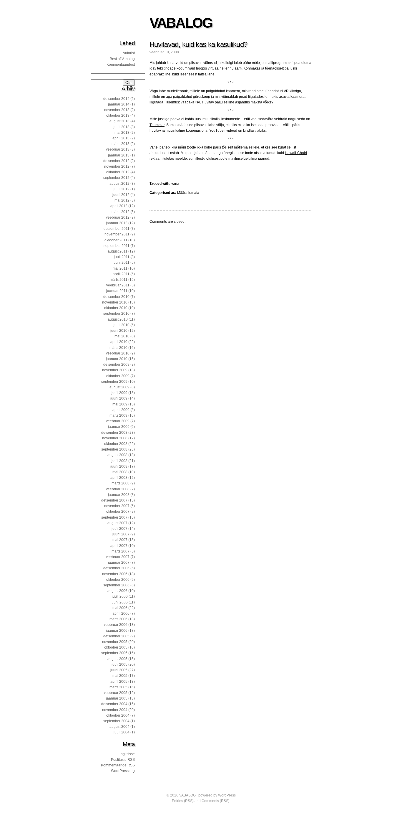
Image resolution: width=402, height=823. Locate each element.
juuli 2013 (121, 127)
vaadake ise (190, 102)
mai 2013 (121, 133)
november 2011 (116, 234)
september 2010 (116, 313)
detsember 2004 (114, 704)
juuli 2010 (121, 325)
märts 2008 (120, 483)
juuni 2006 (119, 602)
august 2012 (119, 184)
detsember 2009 (116, 364)
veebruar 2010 (117, 353)
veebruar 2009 (117, 421)
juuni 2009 (118, 398)
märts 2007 (120, 551)
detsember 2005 (116, 636)
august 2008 (117, 455)
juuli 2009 (119, 393)
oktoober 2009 (117, 376)
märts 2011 (118, 280)
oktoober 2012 (117, 172)
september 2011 (116, 246)
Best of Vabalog (122, 59)
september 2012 (116, 178)
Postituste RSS (123, 760)
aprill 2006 (120, 613)
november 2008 (114, 438)
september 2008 (114, 449)
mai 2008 (119, 472)
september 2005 (114, 653)
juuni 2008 (118, 466)
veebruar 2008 (117, 489)
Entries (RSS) (183, 801)
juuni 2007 (120, 534)
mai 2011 (120, 268)
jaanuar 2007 (118, 562)
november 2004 (114, 710)
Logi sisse (127, 754)
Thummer (157, 125)
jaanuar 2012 (116, 223)
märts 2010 (118, 348)
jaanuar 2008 (118, 495)
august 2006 (117, 591)
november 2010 (114, 302)
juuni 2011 (121, 262)
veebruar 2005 (115, 693)
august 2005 (117, 659)
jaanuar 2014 (118, 104)
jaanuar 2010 (116, 359)
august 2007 (117, 523)
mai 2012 (121, 200)
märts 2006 (118, 619)
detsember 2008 (114, 433)
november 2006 (114, 574)
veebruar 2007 (117, 557)
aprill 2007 (118, 546)
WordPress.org (123, 771)
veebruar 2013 (117, 149)
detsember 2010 (116, 297)
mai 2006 (119, 608)
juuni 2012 (120, 195)
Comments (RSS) (216, 801)
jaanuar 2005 (116, 698)
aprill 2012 (118, 206)
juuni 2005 (118, 670)
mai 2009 (119, 404)
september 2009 (114, 382)
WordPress (227, 795)
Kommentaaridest (121, 64)
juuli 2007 (119, 529)
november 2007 (116, 506)
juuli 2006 (120, 596)
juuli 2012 (121, 189)
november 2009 (114, 370)
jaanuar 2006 (116, 631)
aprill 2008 (118, 478)
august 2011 (117, 251)
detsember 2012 (116, 161)
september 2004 (116, 721)
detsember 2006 (116, 568)
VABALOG (180, 23)
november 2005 (114, 642)
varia (175, 184)
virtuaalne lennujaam (225, 68)
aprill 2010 (118, 342)
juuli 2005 (119, 664)
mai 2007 (119, 540)
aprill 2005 (118, 681)
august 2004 (119, 727)
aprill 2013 (120, 138)
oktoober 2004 (117, 715)
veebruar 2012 (117, 217)
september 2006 (116, 585)
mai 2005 (119, 676)
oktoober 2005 (115, 647)
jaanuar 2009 (118, 427)
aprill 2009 (120, 410)
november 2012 (116, 166)
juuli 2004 (121, 732)
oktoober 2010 (115, 308)
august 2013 (119, 121)
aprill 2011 (121, 274)
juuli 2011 (121, 257)
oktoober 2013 (117, 115)
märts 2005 (118, 687)
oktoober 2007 (117, 511)
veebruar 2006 (115, 625)
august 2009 (119, 387)
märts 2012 (120, 212)
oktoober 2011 (115, 240)
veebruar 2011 (117, 285)
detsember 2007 (114, 500)
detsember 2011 (116, 229)
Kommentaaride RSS (118, 765)
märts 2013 (120, 144)
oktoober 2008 (115, 444)
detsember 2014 (116, 99)
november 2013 (116, 110)
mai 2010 (121, 336)
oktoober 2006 (117, 580)
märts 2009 (118, 415)
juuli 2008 (119, 461)
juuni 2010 (118, 331)
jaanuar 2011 (116, 291)
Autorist (129, 53)
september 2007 (114, 517)
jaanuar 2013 (118, 155)
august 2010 (118, 319)
